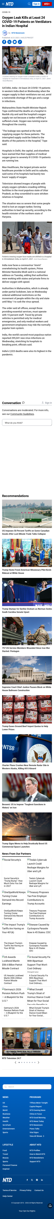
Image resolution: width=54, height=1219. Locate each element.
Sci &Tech (7, 1125)
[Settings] (48, 1053)
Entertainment (9, 1129)
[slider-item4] (27, 1062)
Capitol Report (36, 1106)
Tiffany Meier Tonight (39, 1103)
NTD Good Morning (37, 1118)
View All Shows (36, 1136)
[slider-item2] (21, 1062)
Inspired (6, 1169)
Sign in (36, 4)
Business (6, 1114)
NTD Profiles (35, 1150)
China (5, 1106)
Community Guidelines (22, 414)
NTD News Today (37, 1121)
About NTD (35, 1145)
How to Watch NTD (37, 1154)
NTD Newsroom (18, 33)
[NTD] (7, 1180)
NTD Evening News (37, 1110)
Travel (5, 1154)
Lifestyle (8, 1145)
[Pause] (6, 1053)
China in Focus (36, 1114)
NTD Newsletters (37, 1158)
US (4, 1103)
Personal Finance (10, 1165)
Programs (35, 1097)
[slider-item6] (32, 1062)
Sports (5, 1132)
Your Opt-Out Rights (27, 1211)
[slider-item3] (24, 1062)
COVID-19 (6, 12)
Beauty (6, 1158)
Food (5, 1150)
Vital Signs (34, 1132)
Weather (6, 1118)
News (5, 1097)
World (5, 1110)
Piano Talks (34, 1129)
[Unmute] (48, 1045)
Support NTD (35, 1161)
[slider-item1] (19, 1062)
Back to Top (50, 1205)
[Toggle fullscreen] (43, 1053)
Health (5, 1121)
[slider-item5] (29, 1062)
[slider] (27, 1049)
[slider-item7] (34, 1062)
